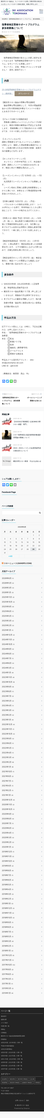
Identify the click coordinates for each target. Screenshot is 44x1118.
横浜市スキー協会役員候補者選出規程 (13, 1036)
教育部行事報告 (23, 1079)
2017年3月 (7, 979)
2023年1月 (8, 719)
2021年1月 (7, 795)
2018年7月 (7, 932)
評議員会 (4, 1039)
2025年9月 (8, 606)
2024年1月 (8, 672)
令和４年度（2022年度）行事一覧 (12, 1059)
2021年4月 (7, 785)
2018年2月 (7, 946)
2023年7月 (8, 696)
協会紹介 (4, 1016)
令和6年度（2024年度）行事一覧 (11, 1066)
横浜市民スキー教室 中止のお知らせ (27, 461)
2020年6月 (8, 828)
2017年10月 (8, 965)
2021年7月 (7, 781)
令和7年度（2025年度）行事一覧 (11, 1069)
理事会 (3, 1029)
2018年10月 (8, 917)
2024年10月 (8, 644)
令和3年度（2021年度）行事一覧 (11, 1056)
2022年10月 (8, 734)
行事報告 (4, 1033)
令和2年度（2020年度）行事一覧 (11, 1052)
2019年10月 (8, 861)
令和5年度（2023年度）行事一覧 (11, 1062)
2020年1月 (8, 847)
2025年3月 (8, 620)
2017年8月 (7, 974)
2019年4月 (7, 889)
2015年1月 (7, 993)
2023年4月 (8, 705)
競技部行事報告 (15, 1082)
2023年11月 (8, 677)
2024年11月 (8, 639)
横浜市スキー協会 (23, 1105)
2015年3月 (7, 988)
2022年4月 (8, 752)
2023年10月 (8, 682)
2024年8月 (8, 653)
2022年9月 (8, 738)
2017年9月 (7, 969)
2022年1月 (7, 767)
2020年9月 (8, 814)
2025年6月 (8, 611)
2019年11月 (8, 856)
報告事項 (12, 1079)
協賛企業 (4, 1019)
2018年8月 (7, 927)
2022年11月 (8, 729)
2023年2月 (8, 715)
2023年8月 (8, 691)
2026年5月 (8, 583)
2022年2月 (8, 762)
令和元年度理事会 (6, 1049)
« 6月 (10, 556)
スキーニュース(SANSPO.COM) (18, 563)
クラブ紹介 (4, 1023)
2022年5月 (8, 748)
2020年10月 (8, 809)
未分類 (32, 1079)
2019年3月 (8, 894)
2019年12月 (8, 851)
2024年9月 (8, 649)
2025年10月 (8, 602)
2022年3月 (8, 757)
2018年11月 (8, 913)
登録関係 (4, 1082)
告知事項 (17, 32)
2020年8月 (8, 818)
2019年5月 (7, 884)
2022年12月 (8, 724)
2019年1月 (7, 903)
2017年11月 (8, 960)
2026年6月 (8, 578)
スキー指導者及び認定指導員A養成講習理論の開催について (27, 436)
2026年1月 (8, 592)
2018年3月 (8, 941)
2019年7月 (7, 875)
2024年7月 (8, 658)
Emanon (27, 1108)
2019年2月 (7, 899)
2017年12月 (8, 955)
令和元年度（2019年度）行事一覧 (12, 1042)
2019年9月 (7, 866)
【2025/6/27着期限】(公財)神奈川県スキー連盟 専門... (27, 423)
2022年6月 (8, 743)
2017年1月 (7, 983)
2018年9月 (7, 922)
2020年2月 (8, 842)
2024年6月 (8, 663)
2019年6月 (7, 880)
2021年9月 (7, 776)
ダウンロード (24, 93)
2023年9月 (8, 686)
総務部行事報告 (27, 1082)
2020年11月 (8, 804)
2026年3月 (8, 587)
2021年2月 (7, 790)
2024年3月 (8, 668)
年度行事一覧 (5, 1026)
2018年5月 (7, 936)
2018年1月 (7, 950)
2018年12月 (8, 908)
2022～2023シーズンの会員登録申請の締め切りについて (27, 449)
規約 (27, 1100)
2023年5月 (8, 701)
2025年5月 (8, 616)
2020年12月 (8, 800)
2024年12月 (8, 635)
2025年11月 (8, 597)
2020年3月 (8, 837)
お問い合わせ (19, 1100)
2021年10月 (8, 771)
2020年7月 (8, 823)
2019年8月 (8, 870)
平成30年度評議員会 (7, 1046)
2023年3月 (8, 710)
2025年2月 (8, 625)
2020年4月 (8, 833)
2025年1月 (7, 630)
